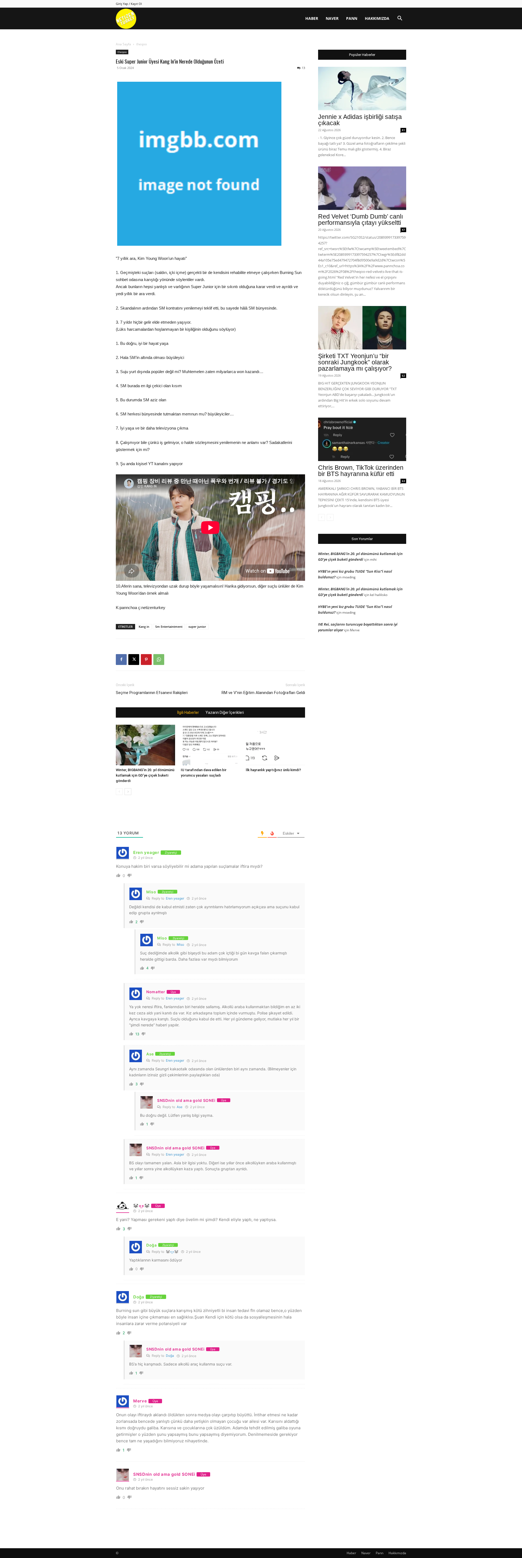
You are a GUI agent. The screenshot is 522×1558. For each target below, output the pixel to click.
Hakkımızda (377, 18)
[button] (399, 18)
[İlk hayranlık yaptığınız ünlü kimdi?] (275, 745)
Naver (332, 18)
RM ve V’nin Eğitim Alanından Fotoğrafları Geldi (263, 692)
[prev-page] (119, 791)
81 (403, 130)
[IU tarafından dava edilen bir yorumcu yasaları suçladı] (210, 745)
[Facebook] (121, 659)
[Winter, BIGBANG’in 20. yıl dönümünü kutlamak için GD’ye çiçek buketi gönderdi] (145, 745)
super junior (197, 627)
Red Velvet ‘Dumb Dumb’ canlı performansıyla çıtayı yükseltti (360, 219)
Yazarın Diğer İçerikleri (225, 712)
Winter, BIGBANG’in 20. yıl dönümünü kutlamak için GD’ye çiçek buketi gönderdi (145, 775)
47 (403, 230)
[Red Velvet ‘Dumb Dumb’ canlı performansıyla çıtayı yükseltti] (362, 188)
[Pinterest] (146, 659)
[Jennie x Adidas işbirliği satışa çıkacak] (362, 88)
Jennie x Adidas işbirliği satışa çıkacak (360, 120)
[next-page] (128, 791)
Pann (351, 18)
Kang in (144, 627)
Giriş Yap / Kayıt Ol (129, 4)
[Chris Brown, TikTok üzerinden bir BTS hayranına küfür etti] (362, 439)
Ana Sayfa (123, 44)
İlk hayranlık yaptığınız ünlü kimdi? (273, 770)
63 (403, 481)
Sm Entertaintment (168, 627)
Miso (180, 944)
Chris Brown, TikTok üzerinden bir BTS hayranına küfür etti (360, 470)
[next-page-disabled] (330, 517)
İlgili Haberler (188, 712)
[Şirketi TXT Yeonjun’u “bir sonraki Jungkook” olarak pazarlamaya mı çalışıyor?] (362, 327)
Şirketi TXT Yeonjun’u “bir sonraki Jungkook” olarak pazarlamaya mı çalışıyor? (355, 362)
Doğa (170, 1356)
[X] (133, 659)
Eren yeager (175, 898)
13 (303, 68)
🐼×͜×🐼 (172, 1252)
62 (403, 375)
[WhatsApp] (158, 659)
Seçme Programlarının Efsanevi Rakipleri (152, 692)
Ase (179, 1107)
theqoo (122, 52)
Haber (311, 18)
